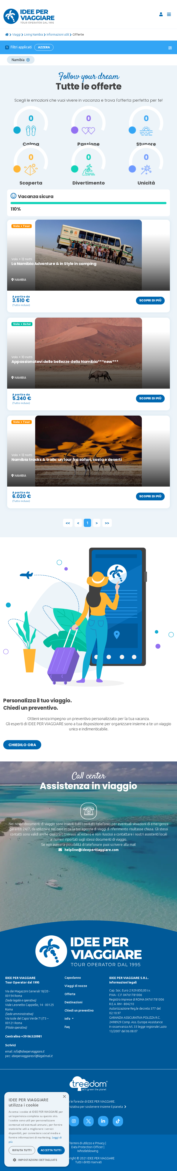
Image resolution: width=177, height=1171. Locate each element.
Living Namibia (33, 34)
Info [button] (68, 1018)
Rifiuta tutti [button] (22, 1150)
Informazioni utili (58, 34)
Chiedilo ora (22, 744)
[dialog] (36, 1129)
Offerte (70, 994)
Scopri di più (150, 300)
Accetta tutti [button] (51, 1150)
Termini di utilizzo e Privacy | (87, 1143)
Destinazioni (73, 1002)
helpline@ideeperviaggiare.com (92, 850)
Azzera (44, 47)
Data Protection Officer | (87, 1147)
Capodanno (73, 977)
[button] (37, 1159)
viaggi (16, 34)
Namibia (18, 60)
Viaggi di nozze (76, 986)
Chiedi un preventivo (79, 1010)
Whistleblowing (87, 1151)
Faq (67, 1027)
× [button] (64, 1096)
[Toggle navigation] (169, 14)
